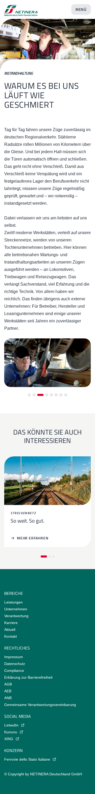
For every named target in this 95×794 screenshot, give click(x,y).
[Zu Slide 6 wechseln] (56, 394)
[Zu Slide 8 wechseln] (65, 394)
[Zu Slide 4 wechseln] (46, 394)
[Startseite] (20, 8)
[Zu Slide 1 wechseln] (29, 394)
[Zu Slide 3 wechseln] (40, 395)
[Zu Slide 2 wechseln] (34, 394)
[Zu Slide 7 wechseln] (61, 394)
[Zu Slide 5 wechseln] (51, 394)
